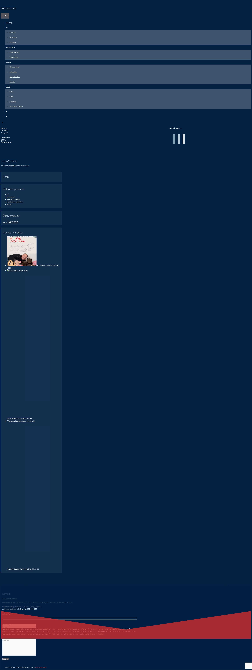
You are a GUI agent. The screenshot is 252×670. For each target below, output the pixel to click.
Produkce (13, 42)
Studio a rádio (10, 47)
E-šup (8, 87)
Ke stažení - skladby (14, 202)
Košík (11, 96)
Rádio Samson (14, 52)
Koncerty (9, 23)
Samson (12, 222)
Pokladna (13, 101)
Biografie (13, 32)
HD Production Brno (41, 667)
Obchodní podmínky (16, 106)
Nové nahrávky (14, 67)
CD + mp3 (11, 197)
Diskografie (13, 37)
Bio (7, 28)
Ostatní (8, 62)
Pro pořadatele (15, 77)
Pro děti (12, 82)
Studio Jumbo (14, 57)
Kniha (9, 204)
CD (8, 194)
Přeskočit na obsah (7, 2)
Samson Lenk (8, 8)
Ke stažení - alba (13, 199)
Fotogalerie (13, 72)
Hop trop (5, 222)
